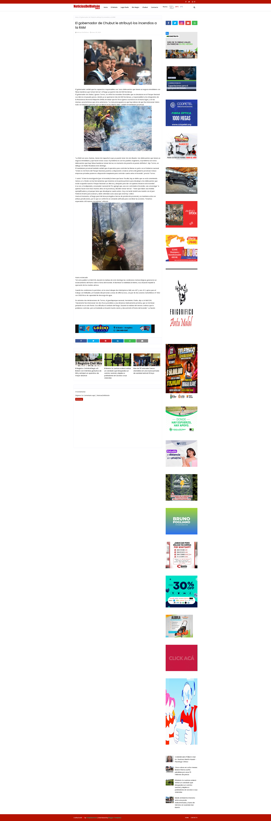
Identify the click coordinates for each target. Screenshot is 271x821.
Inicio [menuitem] (106, 7)
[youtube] (188, 23)
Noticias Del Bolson (83, 32)
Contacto (194, 817)
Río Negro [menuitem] (135, 7)
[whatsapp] (194, 23)
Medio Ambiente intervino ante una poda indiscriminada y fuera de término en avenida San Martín (185, 802)
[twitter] (189, 2)
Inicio (76, 17)
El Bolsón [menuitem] (114, 7)
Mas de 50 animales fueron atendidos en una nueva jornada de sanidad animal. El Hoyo (146, 370)
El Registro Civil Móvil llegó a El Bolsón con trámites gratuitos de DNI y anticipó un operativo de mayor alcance (88, 372)
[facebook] (186, 2)
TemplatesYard (91, 818)
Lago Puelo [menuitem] (125, 7)
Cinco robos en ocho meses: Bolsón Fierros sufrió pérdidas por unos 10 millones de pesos (186, 771)
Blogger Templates (114, 818)
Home (187, 817)
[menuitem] (173, 7)
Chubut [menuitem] (145, 7)
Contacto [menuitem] (154, 7)
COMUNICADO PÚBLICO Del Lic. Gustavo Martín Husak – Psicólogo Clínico (185, 759)
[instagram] (192, 2)
